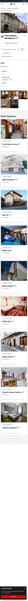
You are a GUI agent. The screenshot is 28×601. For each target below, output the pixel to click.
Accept (13, 596)
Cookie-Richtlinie (7, 592)
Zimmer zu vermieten (12, 8)
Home (4, 8)
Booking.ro (6, 66)
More (14, 438)
